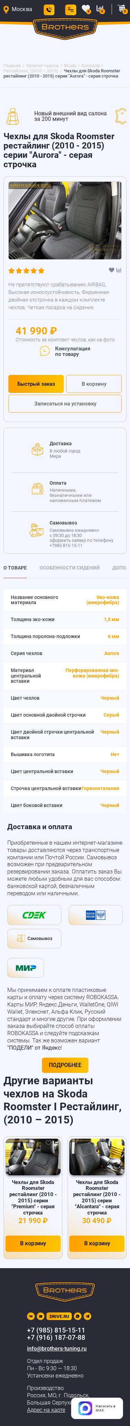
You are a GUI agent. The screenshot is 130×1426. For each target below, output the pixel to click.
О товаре (15, 568)
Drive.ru (59, 1316)
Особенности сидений (70, 568)
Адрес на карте (46, 1410)
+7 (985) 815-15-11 (56, 1330)
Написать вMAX (106, 1408)
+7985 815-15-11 (66, 545)
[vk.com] (31, 1316)
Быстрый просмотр (33, 1157)
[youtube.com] (40, 1316)
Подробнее (65, 1065)
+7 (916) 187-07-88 (56, 1338)
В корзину (94, 384)
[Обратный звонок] (49, 10)
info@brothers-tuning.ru (57, 1349)
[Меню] (69, 10)
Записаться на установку (65, 404)
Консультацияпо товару (72, 351)
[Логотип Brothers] (65, 30)
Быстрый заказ (36, 384)
